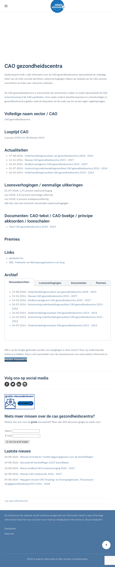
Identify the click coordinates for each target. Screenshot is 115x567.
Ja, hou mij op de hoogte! (17, 442)
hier (11, 203)
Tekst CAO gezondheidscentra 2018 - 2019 (32, 226)
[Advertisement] (57, 35)
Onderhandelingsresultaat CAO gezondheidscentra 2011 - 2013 (62, 325)
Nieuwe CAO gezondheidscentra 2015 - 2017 (49, 159)
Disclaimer (10, 528)
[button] (5, 6)
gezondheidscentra (19, 500)
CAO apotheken (35, 97)
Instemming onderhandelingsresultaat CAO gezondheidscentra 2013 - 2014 (66, 168)
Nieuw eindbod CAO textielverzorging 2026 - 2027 (47, 468)
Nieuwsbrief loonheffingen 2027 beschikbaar (44, 462)
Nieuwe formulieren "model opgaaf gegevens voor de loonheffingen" (57, 456)
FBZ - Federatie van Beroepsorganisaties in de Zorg (36, 262)
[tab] (19, 282)
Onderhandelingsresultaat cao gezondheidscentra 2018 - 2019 (59, 155)
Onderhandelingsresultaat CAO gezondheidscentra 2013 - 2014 (59, 172)
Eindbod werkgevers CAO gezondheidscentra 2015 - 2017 (56, 164)
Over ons (9, 534)
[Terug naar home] (57, 6)
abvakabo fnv (16, 258)
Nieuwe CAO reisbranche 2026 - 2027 (41, 473)
